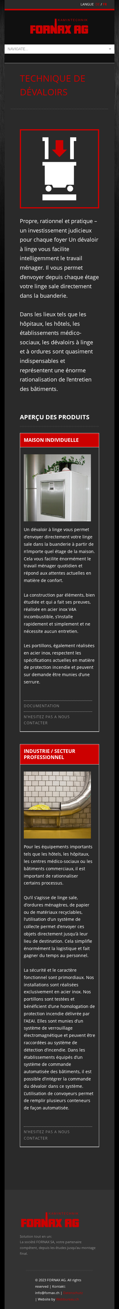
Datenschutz (73, 1292)
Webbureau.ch (67, 1299)
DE (98, 4)
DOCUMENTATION (42, 705)
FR (105, 4)
